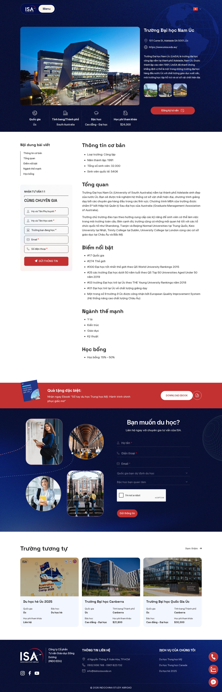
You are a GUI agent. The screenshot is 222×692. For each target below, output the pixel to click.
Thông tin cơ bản (32, 153)
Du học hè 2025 (168, 671)
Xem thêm (191, 548)
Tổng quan (29, 158)
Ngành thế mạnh (32, 168)
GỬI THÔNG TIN (48, 261)
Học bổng (28, 173)
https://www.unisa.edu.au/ (163, 47)
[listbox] (153, 473)
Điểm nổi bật (30, 163)
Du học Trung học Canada (173, 665)
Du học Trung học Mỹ (170, 659)
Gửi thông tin (127, 513)
